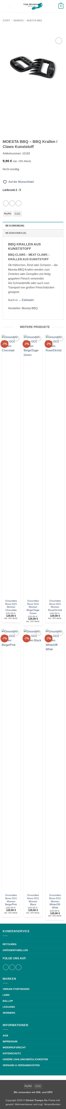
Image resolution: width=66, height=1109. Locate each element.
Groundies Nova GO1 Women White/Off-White (55, 901)
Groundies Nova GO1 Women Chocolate (11, 605)
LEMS (6, 995)
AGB (5, 1035)
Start (6, 20)
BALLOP (8, 1001)
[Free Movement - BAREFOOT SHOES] (33, 6)
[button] (5, 6)
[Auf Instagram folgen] (12, 203)
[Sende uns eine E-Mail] (18, 203)
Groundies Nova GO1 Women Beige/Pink (11, 900)
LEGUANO (9, 1006)
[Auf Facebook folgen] (6, 203)
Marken (18, 20)
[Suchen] (13, 6)
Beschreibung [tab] (14, 225)
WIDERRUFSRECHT (14, 1047)
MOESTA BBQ (34, 20)
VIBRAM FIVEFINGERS (16, 989)
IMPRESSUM (10, 1041)
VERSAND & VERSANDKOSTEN (21, 1065)
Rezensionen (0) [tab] (15, 233)
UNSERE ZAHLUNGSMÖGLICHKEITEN (25, 1059)
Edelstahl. (28, 300)
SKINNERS (9, 1012)
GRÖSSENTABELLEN (15, 950)
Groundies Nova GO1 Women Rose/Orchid (55, 605)
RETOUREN (9, 944)
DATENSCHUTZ (12, 1053)
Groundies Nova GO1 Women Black (33, 900)
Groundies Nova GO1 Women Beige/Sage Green (33, 607)
